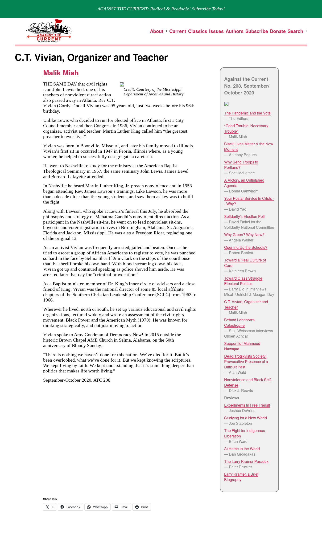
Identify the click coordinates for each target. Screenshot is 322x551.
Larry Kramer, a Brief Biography (241, 476)
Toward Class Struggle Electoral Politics (243, 280)
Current (177, 31)
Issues (216, 31)
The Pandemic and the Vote (247, 113)
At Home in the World (242, 448)
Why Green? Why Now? (244, 234)
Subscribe (256, 31)
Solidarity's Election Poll (244, 216)
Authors (235, 31)
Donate (278, 31)
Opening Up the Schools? (245, 247)
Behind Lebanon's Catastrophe (239, 322)
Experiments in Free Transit (247, 405)
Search (295, 31)
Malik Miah (61, 72)
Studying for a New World (245, 417)
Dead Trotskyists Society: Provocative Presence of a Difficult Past (246, 361)
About (156, 31)
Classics (197, 31)
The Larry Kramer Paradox (246, 461)
